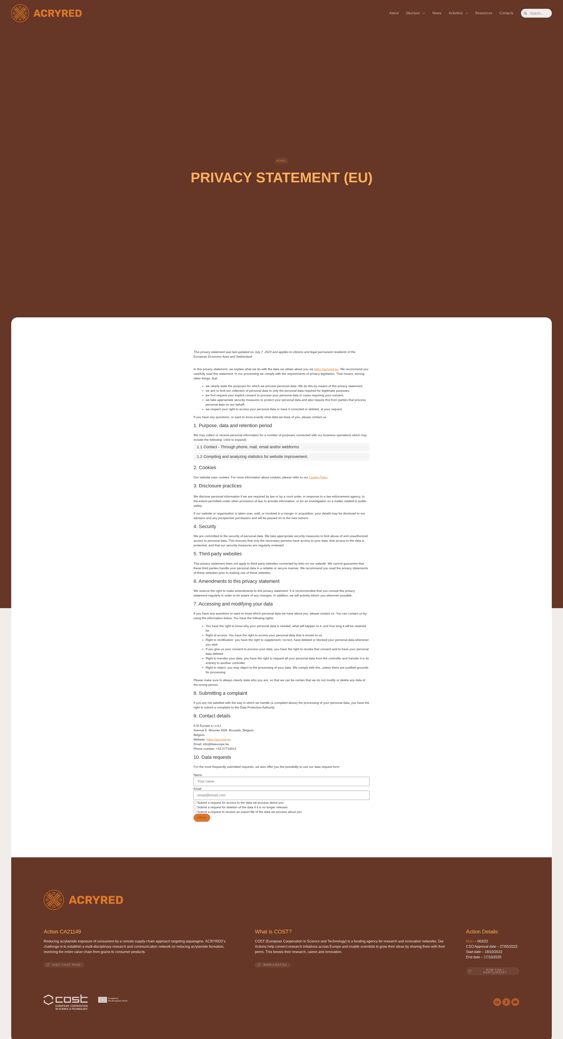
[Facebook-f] (506, 1002)
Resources (483, 13)
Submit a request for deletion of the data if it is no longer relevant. (242, 807)
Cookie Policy (318, 477)
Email (197, 788)
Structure (413, 13)
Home (281, 161)
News (436, 13)
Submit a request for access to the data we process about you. (240, 802)
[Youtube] (515, 1002)
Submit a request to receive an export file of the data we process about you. (249, 811)
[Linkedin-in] (497, 1002)
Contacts (506, 13)
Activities (456, 13)
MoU (469, 941)
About (393, 13)
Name (198, 774)
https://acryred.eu (326, 369)
